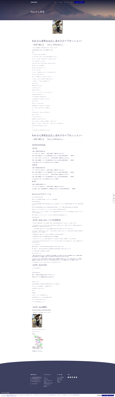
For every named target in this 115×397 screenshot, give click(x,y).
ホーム (55, 2)
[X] (76, 377)
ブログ (71, 2)
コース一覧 (60, 2)
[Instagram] (70, 377)
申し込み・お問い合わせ (79, 2)
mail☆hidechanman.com (36, 272)
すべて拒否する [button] (104, 395)
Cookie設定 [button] (99, 395)
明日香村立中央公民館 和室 (40, 151)
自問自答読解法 (59, 378)
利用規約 (45, 386)
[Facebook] (68, 377)
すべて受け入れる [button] (110, 395)
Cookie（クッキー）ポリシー (11, 395)
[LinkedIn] (74, 377)
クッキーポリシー (47, 385)
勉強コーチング (59, 380)
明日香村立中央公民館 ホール (41, 184)
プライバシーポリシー (47, 384)
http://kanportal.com (35, 217)
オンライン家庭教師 (60, 377)
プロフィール (66, 2)
